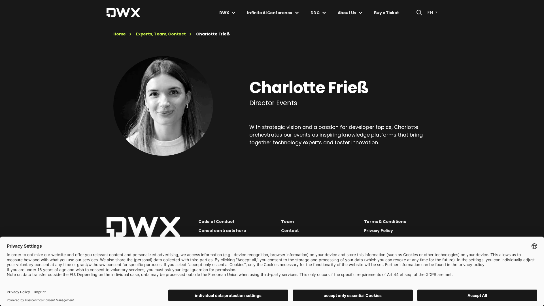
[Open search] (419, 12)
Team (287, 221)
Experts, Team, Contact (161, 34)
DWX (224, 12)
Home (119, 34)
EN (430, 12)
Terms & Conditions (385, 221)
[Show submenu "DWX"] (233, 12)
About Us (347, 12)
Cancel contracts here (222, 230)
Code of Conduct (216, 221)
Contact (290, 230)
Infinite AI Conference (269, 12)
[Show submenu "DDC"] (324, 12)
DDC (315, 12)
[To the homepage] (143, 227)
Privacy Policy (378, 230)
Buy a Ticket (386, 12)
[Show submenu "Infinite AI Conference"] (297, 12)
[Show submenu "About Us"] (360, 12)
